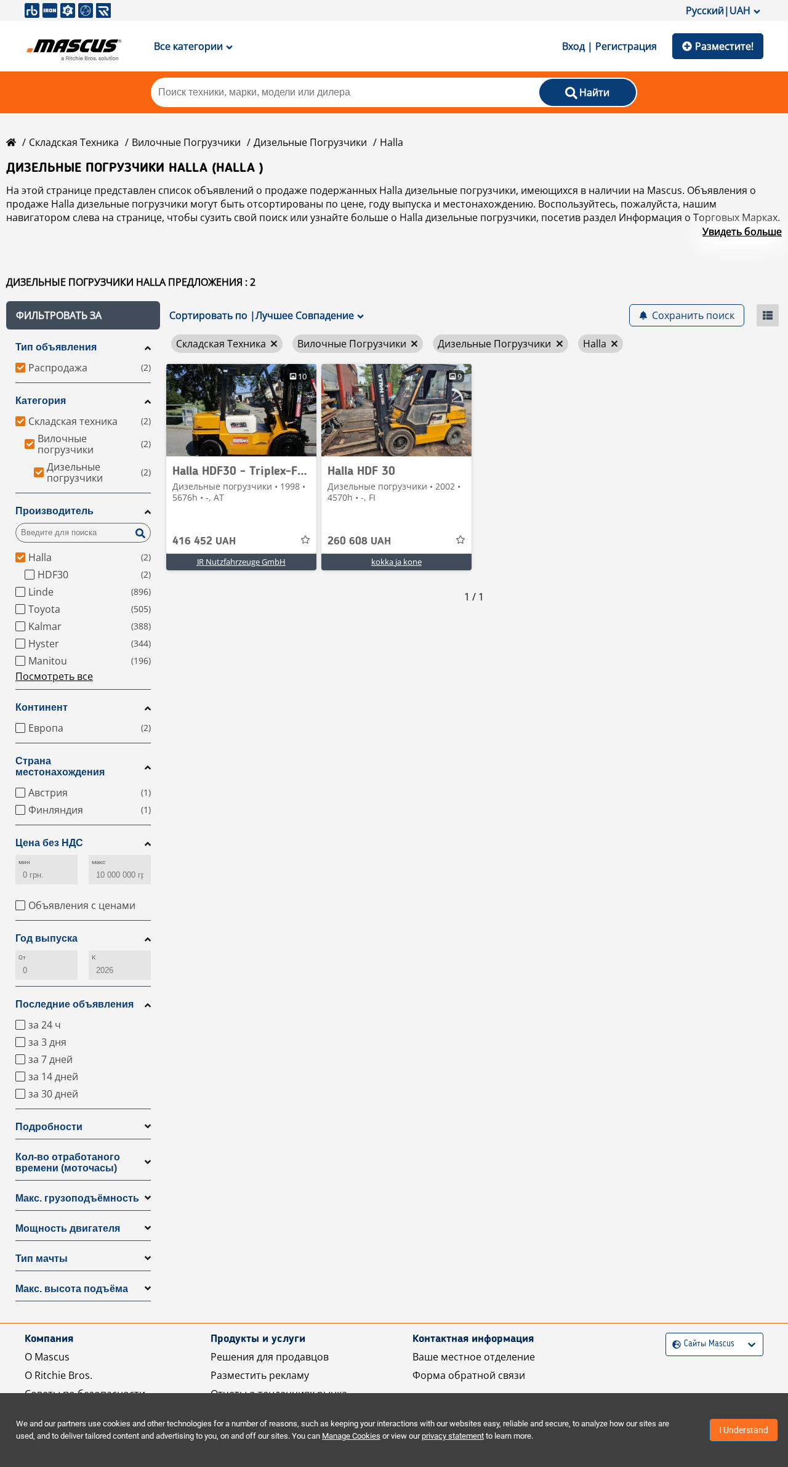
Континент (41, 707)
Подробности (48, 1126)
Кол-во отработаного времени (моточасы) (67, 1162)
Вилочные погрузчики (186, 142)
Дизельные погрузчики (310, 142)
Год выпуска (46, 938)
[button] (83, 315)
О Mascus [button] (47, 1357)
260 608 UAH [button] (359, 541)
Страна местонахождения (60, 766)
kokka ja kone (396, 561)
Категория (40, 400)
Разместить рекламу (260, 1375)
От (22, 957)
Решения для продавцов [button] (270, 1357)
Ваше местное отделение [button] (473, 1357)
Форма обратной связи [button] (468, 1375)
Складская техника (74, 142)
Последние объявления (74, 1004)
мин (24, 862)
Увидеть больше (742, 231)
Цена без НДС (49, 843)
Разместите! (724, 46)
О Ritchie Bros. (58, 1375)
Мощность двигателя (67, 1228)
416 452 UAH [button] (204, 541)
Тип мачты (41, 1258)
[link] (241, 410)
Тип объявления (56, 347)
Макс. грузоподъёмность (77, 1198)
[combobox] (673, 1344)
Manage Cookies (351, 1436)
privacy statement (453, 1436)
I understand (743, 1430)
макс (98, 862)
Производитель (54, 511)
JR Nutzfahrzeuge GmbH (241, 561)
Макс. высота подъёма (71, 1288)
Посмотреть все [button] (54, 676)
